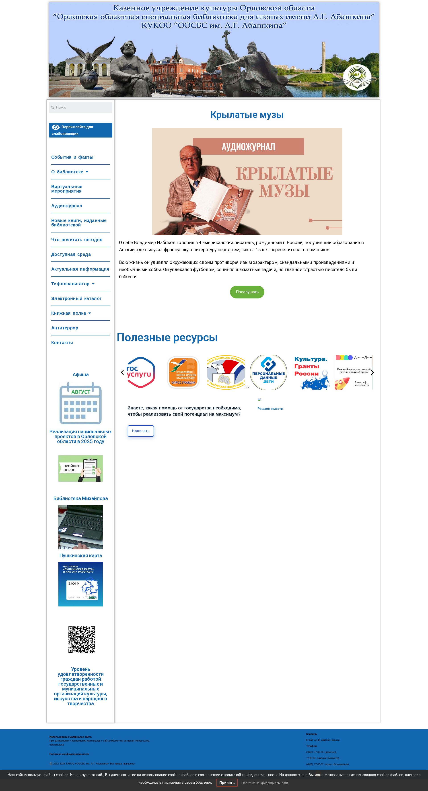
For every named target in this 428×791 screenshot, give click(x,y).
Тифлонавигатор (70, 283)
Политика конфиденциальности (265, 783)
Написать (141, 431)
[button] (122, 372)
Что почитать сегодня (77, 239)
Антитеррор (64, 327)
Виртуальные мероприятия (66, 188)
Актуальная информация (80, 269)
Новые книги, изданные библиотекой (79, 222)
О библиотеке (67, 171)
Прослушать (247, 292)
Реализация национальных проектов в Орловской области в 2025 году (80, 436)
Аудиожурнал (66, 205)
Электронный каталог (76, 298)
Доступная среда (71, 254)
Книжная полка (68, 313)
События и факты (72, 157)
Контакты (62, 342)
